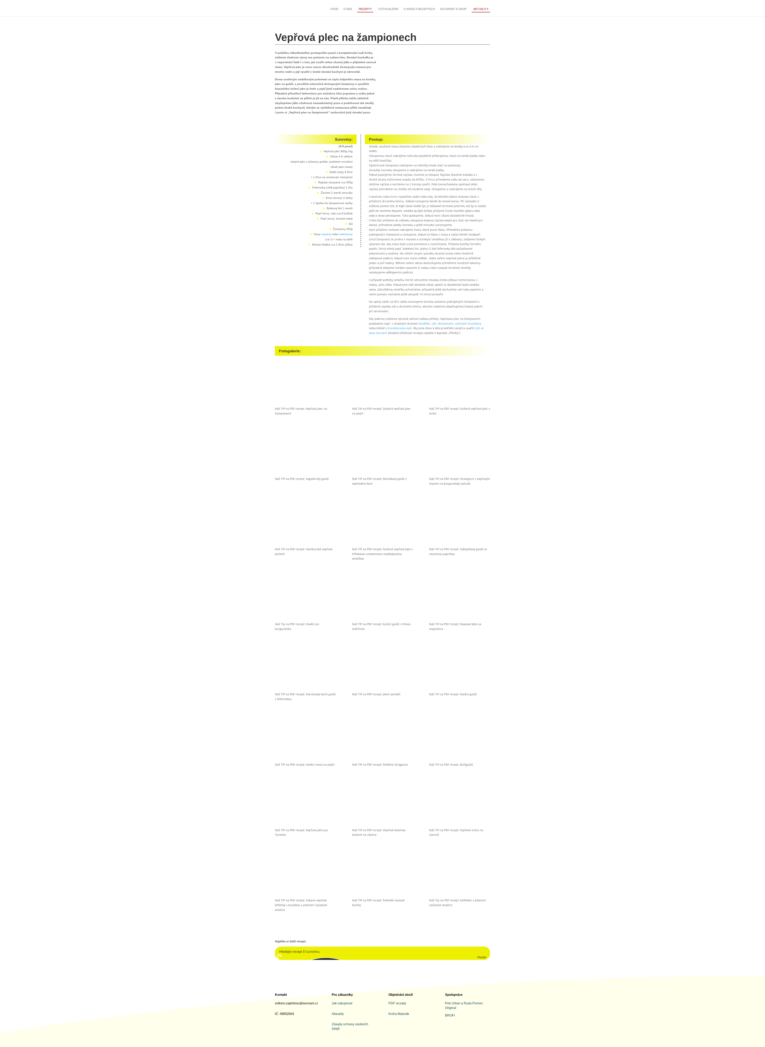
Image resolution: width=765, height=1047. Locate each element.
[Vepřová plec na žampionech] (305, 384)
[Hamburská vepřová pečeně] (305, 524)
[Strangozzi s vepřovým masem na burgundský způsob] (459, 454)
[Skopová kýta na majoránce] (459, 599)
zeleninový (346, 234)
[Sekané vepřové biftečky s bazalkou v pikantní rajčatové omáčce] (305, 875)
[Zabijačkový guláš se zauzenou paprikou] (459, 524)
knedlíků (424, 323)
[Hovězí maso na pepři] (305, 740)
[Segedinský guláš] (305, 454)
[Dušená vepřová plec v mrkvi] (459, 384)
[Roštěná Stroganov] (382, 740)
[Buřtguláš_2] (459, 740)
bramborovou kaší (400, 328)
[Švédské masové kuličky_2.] (382, 875)
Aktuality (480, 9)
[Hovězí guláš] (459, 669)
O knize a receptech (419, 9)
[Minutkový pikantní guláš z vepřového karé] (382, 454)
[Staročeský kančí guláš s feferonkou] (305, 669)
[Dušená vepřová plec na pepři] (382, 384)
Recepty (365, 9)
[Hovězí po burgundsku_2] (305, 599)
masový (326, 234)
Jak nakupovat (342, 1003)
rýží (434, 323)
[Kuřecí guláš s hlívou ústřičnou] (382, 599)
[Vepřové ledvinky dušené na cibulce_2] (382, 805)
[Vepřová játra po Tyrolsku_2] (305, 805)
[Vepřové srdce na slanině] (459, 805)
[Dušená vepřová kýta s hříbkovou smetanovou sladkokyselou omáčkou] (382, 524)
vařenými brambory (468, 323)
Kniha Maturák (398, 1014)
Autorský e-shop (453, 9)
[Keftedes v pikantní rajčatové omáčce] (459, 875)
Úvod (334, 9)
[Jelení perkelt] (382, 669)
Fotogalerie (388, 9)
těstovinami (445, 323)
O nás (347, 9)
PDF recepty (397, 1003)
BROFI (450, 1015)
